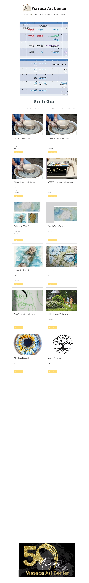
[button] (18, 152)
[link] (17, 108)
